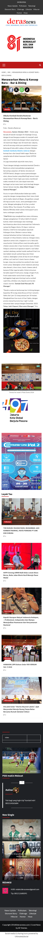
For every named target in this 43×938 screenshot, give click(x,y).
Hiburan (36, 9)
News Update (13, 6)
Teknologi (31, 6)
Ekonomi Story (10, 9)
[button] (4, 65)
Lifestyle (29, 9)
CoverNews (36, 925)
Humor (19, 13)
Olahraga (20, 9)
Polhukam (23, 6)
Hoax (26, 13)
